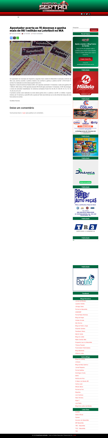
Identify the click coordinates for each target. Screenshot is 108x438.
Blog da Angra (79, 317)
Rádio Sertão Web (80, 339)
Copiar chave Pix (85, 59)
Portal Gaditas (79, 370)
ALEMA (77, 412)
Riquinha (77, 392)
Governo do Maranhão (82, 420)
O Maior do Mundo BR (82, 381)
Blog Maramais (79, 350)
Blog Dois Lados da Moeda (83, 406)
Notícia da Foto (80, 378)
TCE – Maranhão (80, 428)
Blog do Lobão (79, 337)
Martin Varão (79, 334)
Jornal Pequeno (80, 367)
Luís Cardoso (79, 395)
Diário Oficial (79, 414)
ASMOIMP (78, 312)
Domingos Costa (80, 373)
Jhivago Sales (79, 306)
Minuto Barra (79, 386)
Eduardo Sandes (80, 328)
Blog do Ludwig (80, 359)
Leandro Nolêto (80, 304)
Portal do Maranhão (81, 309)
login (24, 113)
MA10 (77, 375)
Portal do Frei (79, 389)
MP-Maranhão (79, 423)
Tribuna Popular (80, 345)
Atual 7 (77, 400)
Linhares (77, 362)
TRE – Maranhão (80, 425)
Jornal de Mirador (80, 301)
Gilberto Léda (79, 353)
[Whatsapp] (89, 14)
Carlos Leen (78, 384)
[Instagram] (84, 14)
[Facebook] (82, 14)
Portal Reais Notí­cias (81, 315)
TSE (76, 431)
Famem (77, 417)
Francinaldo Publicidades (82, 348)
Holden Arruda (79, 320)
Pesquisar (76, 27)
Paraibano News (80, 331)
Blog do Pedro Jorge (81, 326)
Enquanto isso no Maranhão (83, 342)
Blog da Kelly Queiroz (81, 364)
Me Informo (78, 323)
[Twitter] (87, 14)
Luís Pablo (78, 403)
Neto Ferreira (79, 397)
